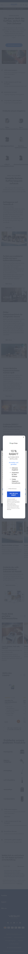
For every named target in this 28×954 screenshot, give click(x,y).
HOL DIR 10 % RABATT (14, 494)
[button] (23, 437)
